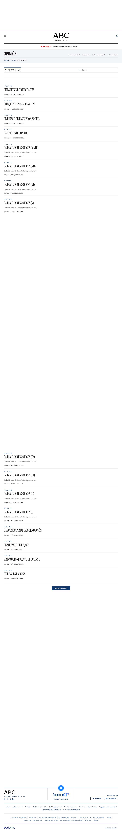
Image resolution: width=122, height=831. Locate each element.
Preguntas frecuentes (51, 820)
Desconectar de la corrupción (23, 530)
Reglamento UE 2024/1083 (108, 807)
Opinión (10, 53)
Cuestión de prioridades (19, 90)
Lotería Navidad (63, 817)
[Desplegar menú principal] (5, 35)
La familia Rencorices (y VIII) (21, 148)
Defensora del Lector (99, 55)
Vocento (7, 807)
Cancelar (114, 70)
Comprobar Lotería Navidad (47, 817)
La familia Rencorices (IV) (19, 457)
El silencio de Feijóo (16, 545)
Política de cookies (55, 807)
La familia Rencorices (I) (18, 512)
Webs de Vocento (111, 828)
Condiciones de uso (70, 807)
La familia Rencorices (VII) (20, 166)
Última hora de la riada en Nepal (65, 46)
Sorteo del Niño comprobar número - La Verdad (75, 820)
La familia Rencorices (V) (19, 203)
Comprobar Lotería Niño (18, 817)
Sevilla (65, 40)
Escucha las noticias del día (33, 820)
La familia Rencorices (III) (19, 475)
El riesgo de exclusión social (22, 119)
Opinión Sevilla (113, 55)
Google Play (112, 799)
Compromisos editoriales (71, 810)
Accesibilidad (92, 807)
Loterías (108, 817)
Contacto (28, 807)
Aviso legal (82, 807)
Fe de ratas (86, 55)
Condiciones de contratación (51, 810)
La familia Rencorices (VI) (19, 184)
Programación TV (85, 817)
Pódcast (95, 820)
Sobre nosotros (18, 807)
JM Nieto (7, 94)
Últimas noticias (98, 817)
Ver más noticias (61, 588)
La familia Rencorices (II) (19, 493)
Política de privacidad (40, 807)
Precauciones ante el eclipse (22, 559)
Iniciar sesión (116, 35)
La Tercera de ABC (74, 55)
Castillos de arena (15, 133)
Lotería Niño (32, 817)
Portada (6, 60)
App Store (97, 799)
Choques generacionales (19, 104)
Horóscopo (74, 817)
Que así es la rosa (14, 574)
